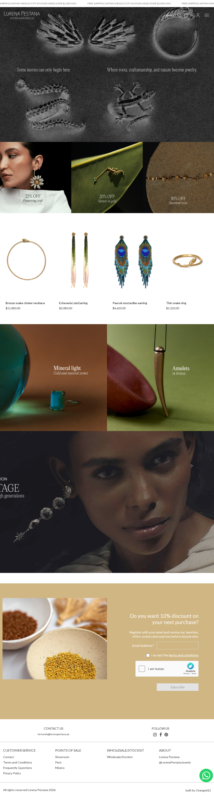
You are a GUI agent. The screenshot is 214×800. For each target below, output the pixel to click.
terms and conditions (184, 655)
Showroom (62, 757)
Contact (8, 757)
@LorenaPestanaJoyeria (175, 762)
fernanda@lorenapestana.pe (53, 734)
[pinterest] (166, 734)
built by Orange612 (198, 790)
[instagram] (155, 734)
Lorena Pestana (169, 757)
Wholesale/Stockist (120, 757)
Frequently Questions (17, 768)
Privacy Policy (12, 773)
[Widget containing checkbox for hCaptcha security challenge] (167, 669)
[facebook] (160, 734)
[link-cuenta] (198, 15)
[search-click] (179, 15)
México (60, 768)
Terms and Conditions (17, 762)
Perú (58, 762)
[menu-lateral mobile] (206, 15)
